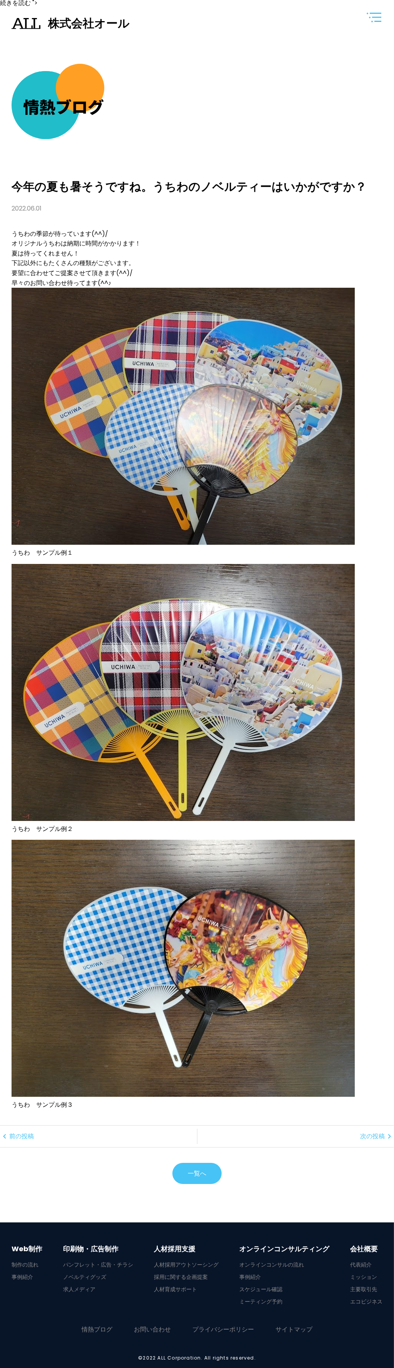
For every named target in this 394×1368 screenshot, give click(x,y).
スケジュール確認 (260, 1289)
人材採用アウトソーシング (186, 1264)
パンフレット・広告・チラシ (98, 1264)
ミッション (363, 1277)
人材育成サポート (175, 1289)
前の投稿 (17, 1136)
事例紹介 (22, 1277)
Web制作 (27, 1248)
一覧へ (197, 1173)
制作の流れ (25, 1264)
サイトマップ (293, 1329)
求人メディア (79, 1289)
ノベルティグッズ (84, 1277)
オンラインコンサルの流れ (271, 1264)
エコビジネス (366, 1301)
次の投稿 (377, 1136)
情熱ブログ (97, 1329)
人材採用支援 (174, 1248)
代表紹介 (361, 1264)
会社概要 (364, 1248)
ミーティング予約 (260, 1301)
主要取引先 (363, 1289)
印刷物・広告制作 (91, 1248)
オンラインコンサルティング (284, 1248)
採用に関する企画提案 (181, 1277)
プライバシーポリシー (223, 1329)
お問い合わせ (152, 1329)
